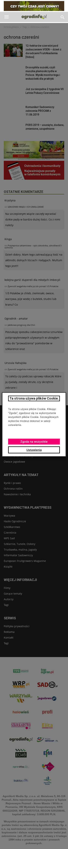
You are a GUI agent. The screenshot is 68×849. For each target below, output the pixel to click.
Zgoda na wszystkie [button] (34, 441)
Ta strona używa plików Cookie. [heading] (34, 398)
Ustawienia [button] (34, 450)
